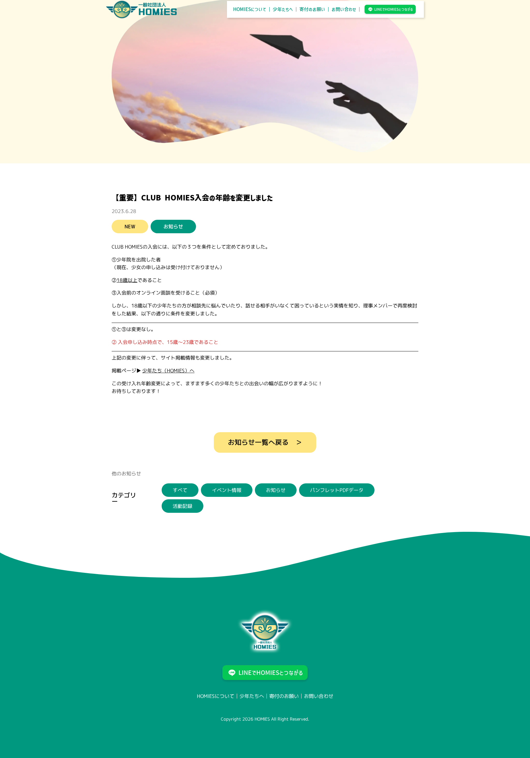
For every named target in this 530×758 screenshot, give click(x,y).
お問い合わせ (344, 9)
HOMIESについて (249, 9)
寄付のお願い (312, 9)
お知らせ (276, 490)
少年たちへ (283, 9)
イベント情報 (226, 490)
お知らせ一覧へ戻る (258, 442)
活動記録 (182, 506)
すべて (180, 490)
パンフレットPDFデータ (336, 490)
